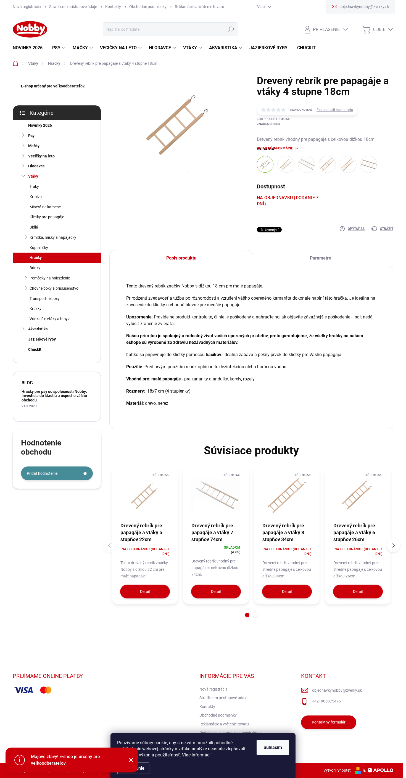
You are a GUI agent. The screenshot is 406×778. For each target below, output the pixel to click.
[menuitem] (30, 48)
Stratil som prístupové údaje (73, 6)
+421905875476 (326, 701)
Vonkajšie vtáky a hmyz (50, 319)
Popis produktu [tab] (181, 258)
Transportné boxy (45, 298)
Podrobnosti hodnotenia (335, 110)
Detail (145, 591)
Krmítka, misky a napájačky (53, 237)
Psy (31, 135)
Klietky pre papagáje (47, 217)
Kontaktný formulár (329, 722)
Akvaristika (38, 329)
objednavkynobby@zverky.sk (337, 690)
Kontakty (113, 6)
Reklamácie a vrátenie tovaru (199, 6)
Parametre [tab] (320, 258)
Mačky (33, 146)
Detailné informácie (275, 148)
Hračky (36, 257)
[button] (247, 615)
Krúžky (35, 308)
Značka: (269, 124)
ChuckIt (34, 349)
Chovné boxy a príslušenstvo (54, 288)
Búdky (35, 268)
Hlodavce (36, 166)
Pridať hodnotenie (42, 473)
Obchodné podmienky (148, 6)
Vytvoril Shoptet (337, 770)
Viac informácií (197, 755)
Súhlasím (272, 747)
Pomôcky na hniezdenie (50, 278)
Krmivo (36, 196)
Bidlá (34, 227)
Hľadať (231, 29)
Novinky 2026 (40, 125)
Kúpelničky (39, 247)
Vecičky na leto (41, 156)
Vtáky (33, 176)
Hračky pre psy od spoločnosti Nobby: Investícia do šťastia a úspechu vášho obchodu (54, 395)
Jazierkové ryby (42, 339)
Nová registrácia (27, 6)
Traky (34, 186)
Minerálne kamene (45, 207)
